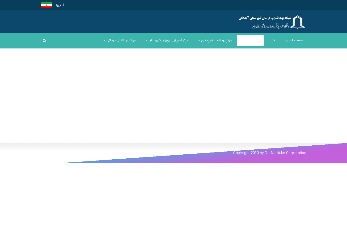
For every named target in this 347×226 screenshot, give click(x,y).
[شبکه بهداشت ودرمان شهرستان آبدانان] (273, 21)
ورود (58, 5)
